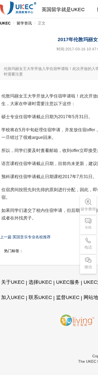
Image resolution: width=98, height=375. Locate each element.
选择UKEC (40, 282)
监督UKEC (67, 297)
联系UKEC (40, 297)
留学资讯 (24, 23)
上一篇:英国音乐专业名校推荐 (25, 237)
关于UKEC (12, 282)
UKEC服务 (67, 282)
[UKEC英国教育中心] (18, 7)
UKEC (5, 23)
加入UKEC (12, 297)
